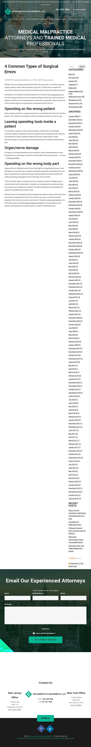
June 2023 (72, 222)
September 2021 (75, 294)
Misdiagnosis (73, 100)
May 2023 (72, 225)
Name (7, 593)
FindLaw (71, 738)
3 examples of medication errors (75, 523)
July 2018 (72, 400)
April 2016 (72, 475)
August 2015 (73, 498)
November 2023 (74, 205)
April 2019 (72, 369)
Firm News (72, 78)
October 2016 (73, 454)
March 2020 (73, 338)
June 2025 (72, 140)
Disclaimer (45, 629)
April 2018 (72, 410)
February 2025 (74, 154)
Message (8, 604)
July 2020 (72, 328)
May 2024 (72, 185)
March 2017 (73, 440)
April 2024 (72, 188)
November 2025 (74, 123)
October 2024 (73, 167)
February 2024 (74, 195)
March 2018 (73, 413)
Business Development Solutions (54, 738)
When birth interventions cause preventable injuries (76, 539)
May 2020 (72, 335)
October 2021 (73, 290)
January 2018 (73, 420)
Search (82, 66)
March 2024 (73, 191)
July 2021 (72, 301)
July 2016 (72, 464)
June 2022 (72, 263)
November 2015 (74, 492)
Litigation (72, 84)
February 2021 (74, 311)
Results (22, 19)
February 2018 (74, 417)
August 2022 (73, 256)
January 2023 (73, 239)
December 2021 (74, 283)
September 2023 (75, 212)
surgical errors (56, 95)
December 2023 (74, 202)
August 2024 (73, 174)
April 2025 (72, 147)
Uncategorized (74, 107)
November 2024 (74, 164)
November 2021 (74, 287)
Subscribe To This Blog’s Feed (76, 565)
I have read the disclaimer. (45, 633)
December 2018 (74, 382)
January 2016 (73, 485)
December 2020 (74, 318)
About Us (15, 19)
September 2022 (75, 253)
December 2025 (74, 120)
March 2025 (73, 150)
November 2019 (74, 352)
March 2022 (73, 273)
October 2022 (73, 249)
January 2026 (73, 116)
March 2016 (73, 478)
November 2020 (74, 321)
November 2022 (74, 246)
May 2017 (72, 434)
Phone (63, 593)
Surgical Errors (48, 80)
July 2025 (72, 137)
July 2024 (72, 178)
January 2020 (73, 345)
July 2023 (72, 219)
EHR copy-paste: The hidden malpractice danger (76, 548)
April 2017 (72, 437)
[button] (89, 734)
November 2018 (74, 386)
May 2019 (72, 365)
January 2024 (73, 198)
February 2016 (74, 481)
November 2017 (74, 427)
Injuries (71, 81)
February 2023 (74, 236)
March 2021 (73, 307)
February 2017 (74, 444)
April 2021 (72, 304)
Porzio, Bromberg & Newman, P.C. (41, 736)
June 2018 (72, 403)
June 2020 (72, 331)
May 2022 (72, 266)
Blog (45, 23)
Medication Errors (75, 97)
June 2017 (72, 430)
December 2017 (74, 423)
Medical (71, 88)
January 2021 (73, 314)
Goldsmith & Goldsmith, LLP (23, 80)
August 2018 (73, 396)
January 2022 (73, 280)
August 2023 (73, 215)
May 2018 (72, 406)
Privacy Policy (37, 738)
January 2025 (73, 157)
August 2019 (73, 362)
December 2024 (74, 161)
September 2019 (75, 359)
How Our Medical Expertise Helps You (36, 19)
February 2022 (74, 277)
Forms (40, 23)
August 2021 (73, 297)
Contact (50, 23)
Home (9, 19)
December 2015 (74, 488)
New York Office (76, 705)
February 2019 (74, 376)
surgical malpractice (31, 203)
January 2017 (73, 447)
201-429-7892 (63, 9)
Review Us (46, 718)
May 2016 (72, 471)
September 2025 (75, 130)
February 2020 (74, 342)
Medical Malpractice (76, 91)
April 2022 (72, 270)
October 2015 (73, 495)
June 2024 (72, 181)
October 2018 (73, 389)
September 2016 (75, 458)
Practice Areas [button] (72, 19)
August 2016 (73, 461)
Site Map (28, 738)
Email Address (38, 593)
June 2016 (72, 468)
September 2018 (75, 393)
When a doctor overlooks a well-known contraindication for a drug (77, 515)
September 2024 (75, 171)
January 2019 (73, 379)
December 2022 (74, 243)
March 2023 (73, 232)
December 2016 (74, 451)
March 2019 (73, 372)
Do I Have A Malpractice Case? (57, 19)
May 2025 (72, 144)
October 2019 (73, 355)
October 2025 (73, 126)
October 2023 (73, 208)
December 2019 (74, 348)
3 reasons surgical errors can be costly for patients (77, 530)
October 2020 (73, 324)
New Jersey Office (14, 710)
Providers (81, 19)
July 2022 (72, 260)
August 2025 (73, 133)
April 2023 (72, 229)
